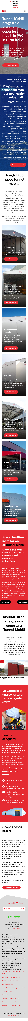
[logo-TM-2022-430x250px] (4, 10)
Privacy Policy (16, 1015)
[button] (1, 670)
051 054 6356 (15, 929)
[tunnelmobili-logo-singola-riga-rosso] (14, 902)
